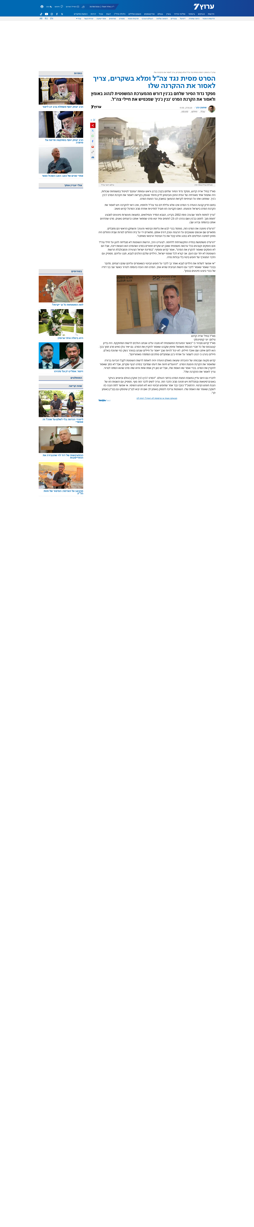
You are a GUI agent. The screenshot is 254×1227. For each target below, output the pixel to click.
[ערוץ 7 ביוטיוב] (46, 14)
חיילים (194, 112)
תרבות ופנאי (133, 19)
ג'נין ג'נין (185, 112)
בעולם (160, 14)
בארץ (168, 14)
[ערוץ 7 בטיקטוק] (41, 14)
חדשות (211, 14)
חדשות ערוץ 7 (202, 8)
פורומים (112, 19)
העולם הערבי (147, 19)
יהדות (93, 14)
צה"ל (203, 112)
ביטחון (206, 72)
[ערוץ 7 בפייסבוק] (56, 14)
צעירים (174, 19)
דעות (108, 14)
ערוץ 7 (213, 72)
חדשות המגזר (208, 19)
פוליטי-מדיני (179, 14)
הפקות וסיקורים (80, 14)
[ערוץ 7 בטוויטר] (62, 14)
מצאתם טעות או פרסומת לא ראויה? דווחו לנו (157, 398)
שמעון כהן (201, 108)
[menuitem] (211, 14)
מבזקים (201, 14)
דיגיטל (182, 19)
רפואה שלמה (162, 19)
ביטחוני (191, 14)
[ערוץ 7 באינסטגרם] (51, 14)
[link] (61, 107)
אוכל (101, 14)
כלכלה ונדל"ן (119, 14)
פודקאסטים (149, 14)
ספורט (122, 19)
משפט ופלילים (135, 14)
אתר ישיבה (101, 19)
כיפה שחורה (194, 19)
